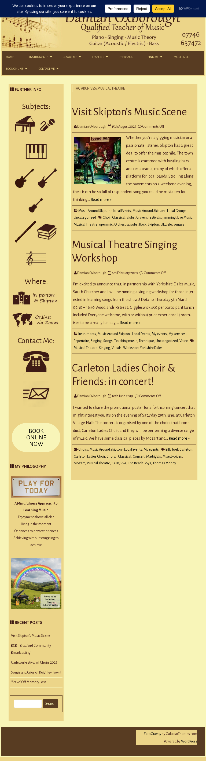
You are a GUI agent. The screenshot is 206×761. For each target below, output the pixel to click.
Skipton (153, 224)
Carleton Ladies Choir (89, 456)
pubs (134, 224)
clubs (131, 217)
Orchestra (121, 224)
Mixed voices (172, 456)
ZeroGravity (152, 734)
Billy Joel (171, 449)
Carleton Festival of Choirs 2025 (34, 662)
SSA (123, 463)
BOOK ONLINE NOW (36, 437)
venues (179, 224)
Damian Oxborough (91, 126)
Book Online (14, 68)
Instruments (38, 56)
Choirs (83, 449)
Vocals (117, 348)
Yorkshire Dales (151, 348)
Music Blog (182, 56)
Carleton (185, 449)
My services (177, 334)
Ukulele (166, 224)
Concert (139, 456)
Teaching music (125, 341)
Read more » (101, 199)
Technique (146, 341)
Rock (142, 224)
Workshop (130, 348)
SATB (115, 463)
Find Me (153, 56)
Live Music (184, 217)
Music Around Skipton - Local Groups (159, 211)
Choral (111, 456)
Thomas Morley (164, 463)
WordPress (189, 741)
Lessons (98, 56)
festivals (154, 217)
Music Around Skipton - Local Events (104, 211)
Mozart (79, 463)
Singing (96, 341)
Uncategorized (85, 217)
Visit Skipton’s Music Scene (129, 111)
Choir (107, 217)
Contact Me (47, 68)
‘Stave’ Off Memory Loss (28, 682)
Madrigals (153, 456)
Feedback (126, 56)
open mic (106, 224)
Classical (118, 217)
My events (159, 334)
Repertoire (81, 341)
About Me (70, 56)
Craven (141, 217)
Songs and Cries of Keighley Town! (36, 672)
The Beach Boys (139, 463)
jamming (169, 217)
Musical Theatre (85, 224)
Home (10, 56)
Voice (183, 341)
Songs (108, 341)
